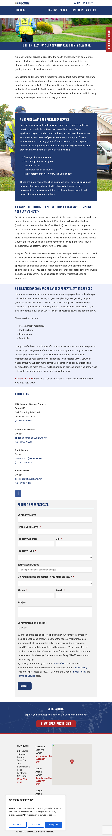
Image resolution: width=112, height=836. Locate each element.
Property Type (27, 550)
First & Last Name (29, 526)
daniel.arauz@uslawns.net (28, 458)
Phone (22, 590)
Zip (59, 538)
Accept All (53, 825)
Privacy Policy (80, 667)
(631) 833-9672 (85, 3)
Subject (22, 602)
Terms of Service (26, 675)
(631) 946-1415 (23, 483)
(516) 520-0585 (23, 420)
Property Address (27, 538)
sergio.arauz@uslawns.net (28, 478)
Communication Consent (32, 622)
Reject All (36, 825)
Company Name (27, 514)
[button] (72, 761)
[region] (35, 813)
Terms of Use (59, 663)
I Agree (24, 628)
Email (60, 590)
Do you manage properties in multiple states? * (46, 576)
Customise (18, 825)
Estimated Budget (28, 564)
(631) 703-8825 (23, 462)
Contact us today (24, 378)
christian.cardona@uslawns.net (31, 437)
